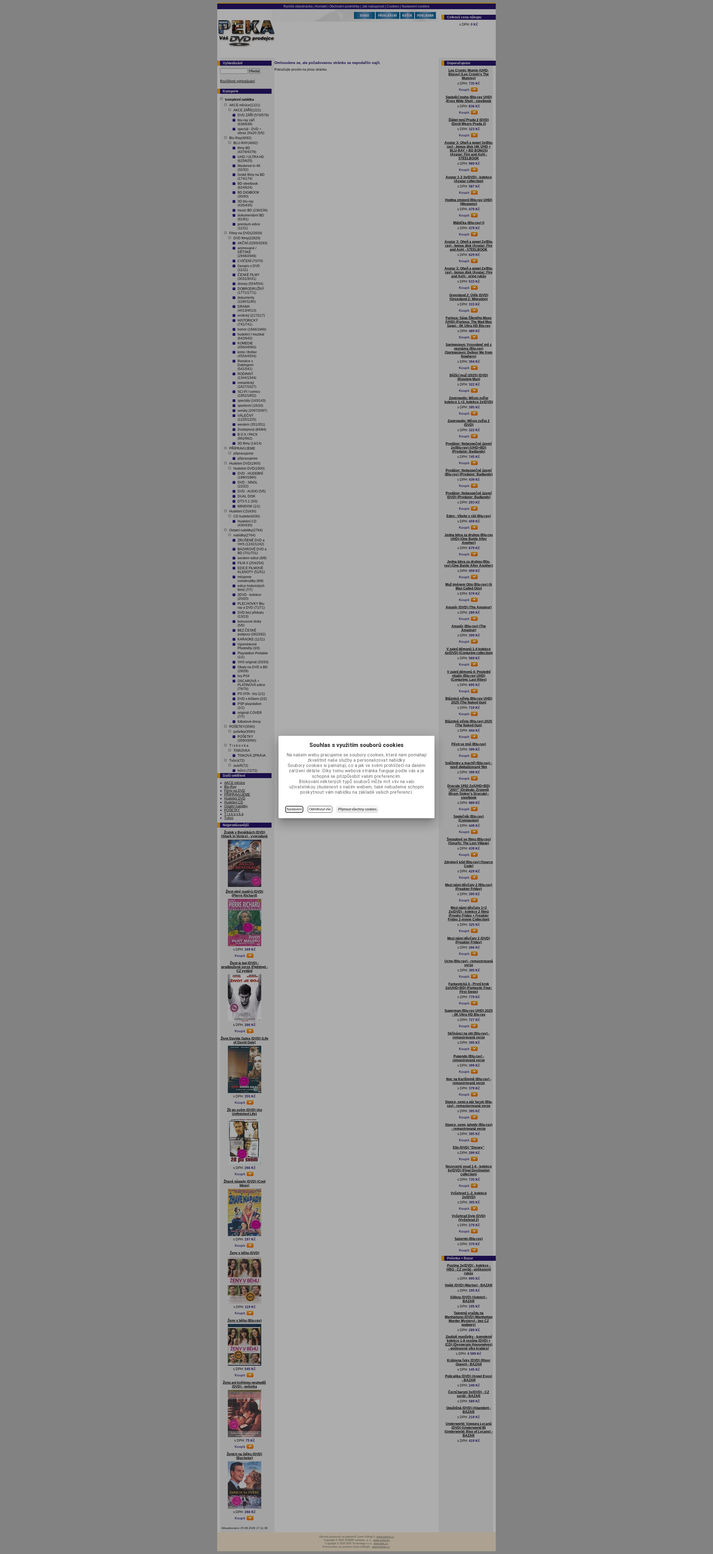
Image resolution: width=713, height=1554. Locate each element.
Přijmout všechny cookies (357, 809)
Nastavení (294, 809)
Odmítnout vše (320, 809)
